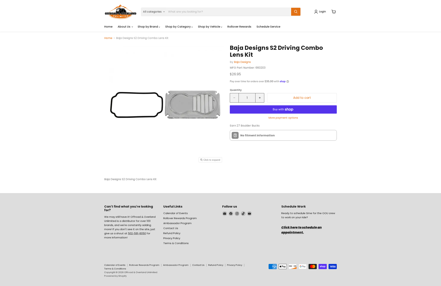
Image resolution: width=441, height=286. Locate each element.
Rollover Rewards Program (180, 218)
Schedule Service (268, 27)
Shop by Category (178, 27)
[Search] (295, 12)
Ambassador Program (177, 223)
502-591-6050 (137, 233)
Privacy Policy (171, 238)
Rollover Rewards (239, 27)
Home (108, 27)
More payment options (283, 117)
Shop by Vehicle (209, 27)
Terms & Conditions (176, 243)
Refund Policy (171, 233)
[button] (320, 12)
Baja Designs (242, 62)
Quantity (236, 90)
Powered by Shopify (115, 276)
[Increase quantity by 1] (259, 98)
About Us (124, 27)
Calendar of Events (175, 213)
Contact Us (170, 228)
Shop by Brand (148, 27)
